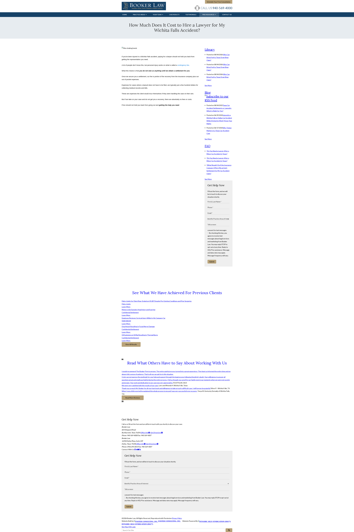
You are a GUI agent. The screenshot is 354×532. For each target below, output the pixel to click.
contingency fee (183, 65)
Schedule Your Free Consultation (218, 2)
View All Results (131, 344)
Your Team (157, 14)
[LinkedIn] (136, 449)
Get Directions (155, 433)
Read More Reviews (132, 398)
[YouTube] (138, 449)
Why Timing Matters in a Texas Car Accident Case (218, 130)
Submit (211, 262)
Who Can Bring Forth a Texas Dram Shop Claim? (218, 57)
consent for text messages (217, 230)
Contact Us (227, 14)
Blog (208, 92)
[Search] (229, 530)
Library (210, 49)
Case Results (174, 14)
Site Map (125, 527)
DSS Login (132, 527)
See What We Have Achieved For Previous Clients (177, 292)
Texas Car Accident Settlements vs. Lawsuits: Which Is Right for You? (219, 108)
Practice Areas (139, 14)
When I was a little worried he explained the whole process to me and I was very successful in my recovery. (159, 391)
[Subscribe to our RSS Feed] (218, 100)
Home (124, 14)
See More (208, 85)
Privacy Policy (177, 518)
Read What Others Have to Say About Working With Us (177, 363)
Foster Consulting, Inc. (169, 521)
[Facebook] (135, 449)
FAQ (207, 146)
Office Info (144, 433)
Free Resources (208, 14)
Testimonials (190, 14)
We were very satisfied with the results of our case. (140, 385)
